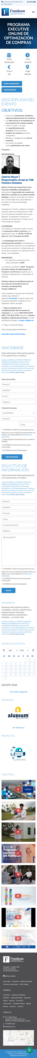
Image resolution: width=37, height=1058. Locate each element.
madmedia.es (22, 1055)
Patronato (27, 998)
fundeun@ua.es (7, 2)
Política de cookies (26, 981)
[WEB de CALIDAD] (9, 976)
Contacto (20, 1006)
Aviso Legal (6, 981)
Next (34, 754)
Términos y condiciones (10, 984)
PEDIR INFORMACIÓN (11, 84)
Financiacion (7, 1003)
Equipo (5, 1001)
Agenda (28, 1003)
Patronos (12, 1001)
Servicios (13, 1006)
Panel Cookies (24, 984)
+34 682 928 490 (7, 4)
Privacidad (15, 981)
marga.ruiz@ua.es (26, 320)
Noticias (5, 1006)
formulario (13, 298)
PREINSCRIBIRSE (10, 90)
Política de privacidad (17, 372)
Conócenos (6, 995)
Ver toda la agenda (18, 691)
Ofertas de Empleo (17, 998)
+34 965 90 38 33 (18, 2)
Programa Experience (18, 995)
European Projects (19, 1003)
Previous (3, 754)
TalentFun (6, 998)
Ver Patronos (18, 727)
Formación (19, 1001)
